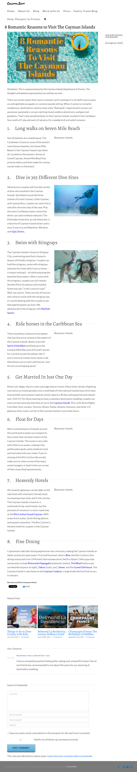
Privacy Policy (72, 767)
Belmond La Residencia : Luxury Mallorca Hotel (52, 632)
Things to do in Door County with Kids (19, 632)
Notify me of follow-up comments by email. (56, 739)
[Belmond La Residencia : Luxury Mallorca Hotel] (52, 606)
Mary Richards (21, 656)
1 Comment (25, 637)
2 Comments (57, 637)
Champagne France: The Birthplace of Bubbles (82, 632)
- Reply (47, 656)
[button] (9, 622)
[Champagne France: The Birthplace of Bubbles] (83, 606)
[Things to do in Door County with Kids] (22, 606)
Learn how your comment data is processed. (69, 756)
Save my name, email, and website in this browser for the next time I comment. (50, 733)
